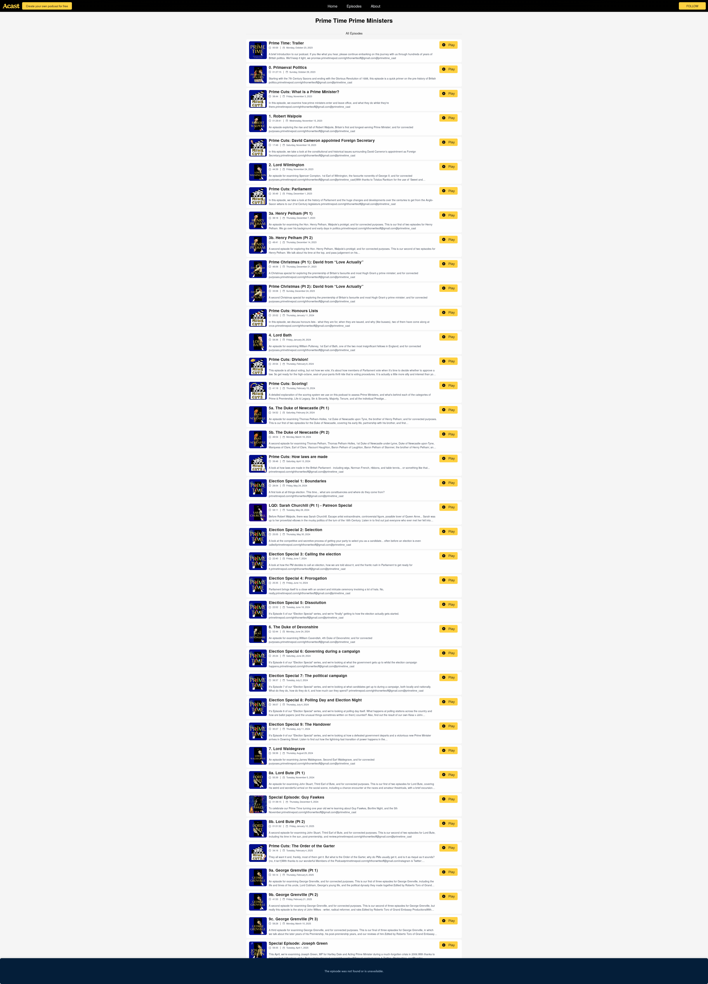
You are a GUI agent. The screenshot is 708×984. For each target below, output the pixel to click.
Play (451, 45)
